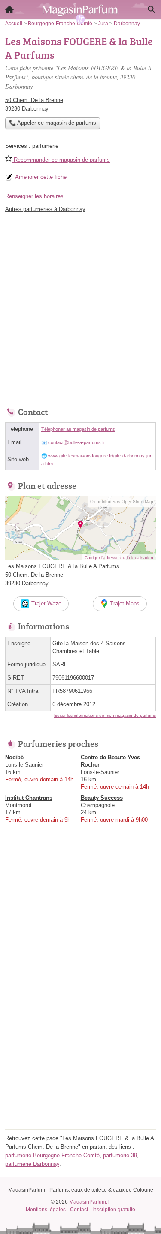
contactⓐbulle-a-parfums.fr (76, 442)
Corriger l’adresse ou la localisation (119, 557)
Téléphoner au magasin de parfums (78, 429)
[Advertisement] (80, 307)
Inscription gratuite (113, 1210)
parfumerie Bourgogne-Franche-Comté (52, 1155)
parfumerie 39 (120, 1155)
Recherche (151, 9)
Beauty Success (102, 798)
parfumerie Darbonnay (32, 1164)
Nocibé (14, 757)
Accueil (9, 9)
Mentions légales (46, 1210)
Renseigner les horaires (34, 196)
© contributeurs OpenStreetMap (121, 501)
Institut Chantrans (28, 798)
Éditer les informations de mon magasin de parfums (105, 715)
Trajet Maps (125, 603)
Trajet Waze (46, 603)
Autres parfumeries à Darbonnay (45, 209)
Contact (79, 1210)
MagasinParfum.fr (89, 1202)
